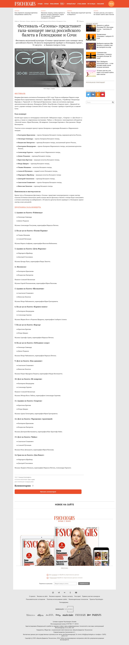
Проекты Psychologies (96, 599)
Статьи (46, 4)
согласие (54, 575)
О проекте (32, 596)
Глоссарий (100, 4)
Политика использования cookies (57, 599)
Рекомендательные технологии (78, 599)
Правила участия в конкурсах (91, 596)
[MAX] (53, 592)
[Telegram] (59, 592)
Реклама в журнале (55, 596)
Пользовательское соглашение (35, 599)
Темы (62, 4)
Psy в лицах (91, 4)
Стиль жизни (81, 4)
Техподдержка (63, 602)
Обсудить (81, 21)
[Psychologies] (25, 4)
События (17, 21)
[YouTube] (76, 592)
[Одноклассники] (70, 592)
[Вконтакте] (64, 592)
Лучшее (40, 4)
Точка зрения (54, 4)
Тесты (111, 4)
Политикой (53, 578)
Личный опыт (71, 4)
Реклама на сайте (42, 596)
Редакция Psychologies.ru (25, 477)
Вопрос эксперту (67, 596)
